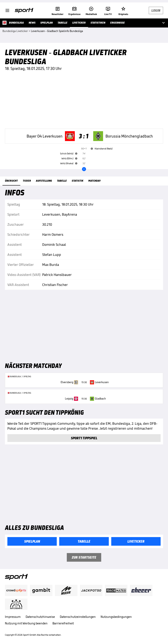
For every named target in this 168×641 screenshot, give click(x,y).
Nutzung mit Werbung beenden (26, 623)
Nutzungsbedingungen (116, 617)
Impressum (13, 617)
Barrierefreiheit (63, 623)
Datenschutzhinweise (40, 617)
